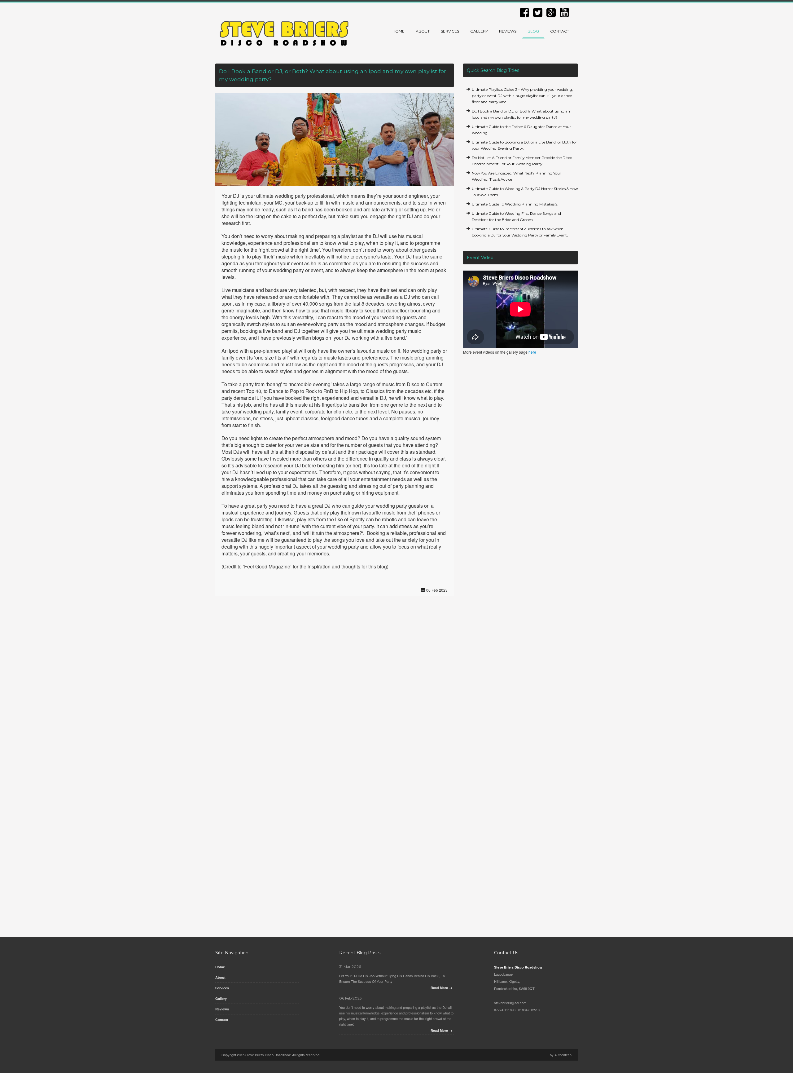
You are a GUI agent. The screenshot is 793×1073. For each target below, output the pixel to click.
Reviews (507, 31)
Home (398, 31)
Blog (533, 31)
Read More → (441, 987)
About (423, 31)
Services (450, 31)
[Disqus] (334, 686)
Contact (559, 31)
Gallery (479, 31)
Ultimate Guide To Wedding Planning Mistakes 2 (515, 204)
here (532, 352)
